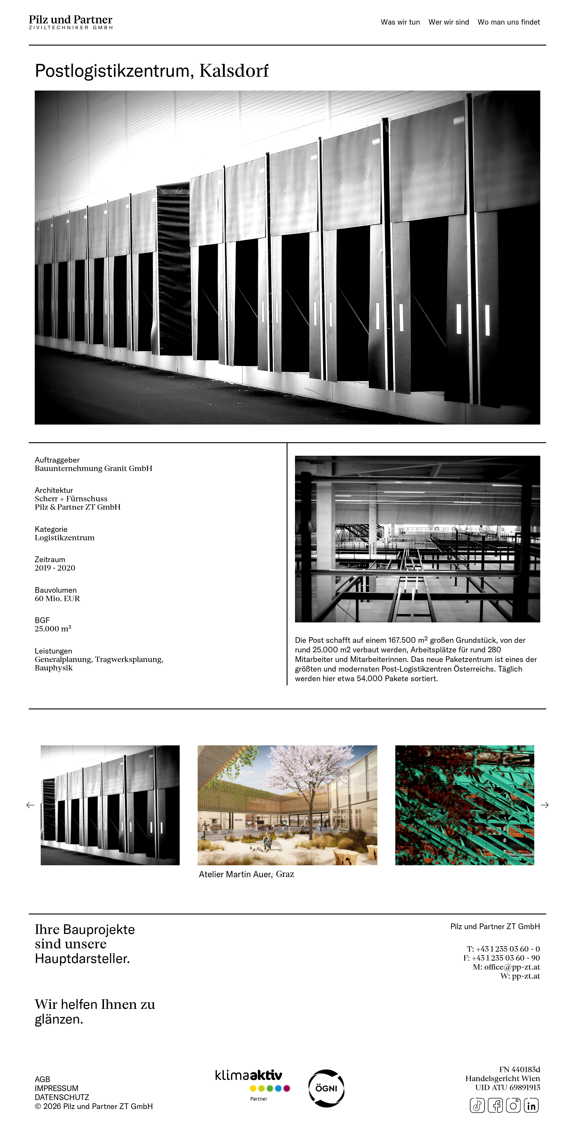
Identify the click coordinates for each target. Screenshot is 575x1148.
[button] (287, 805)
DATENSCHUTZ (62, 1097)
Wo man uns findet (509, 21)
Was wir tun (400, 21)
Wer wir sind (449, 21)
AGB (42, 1079)
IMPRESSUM (56, 1088)
